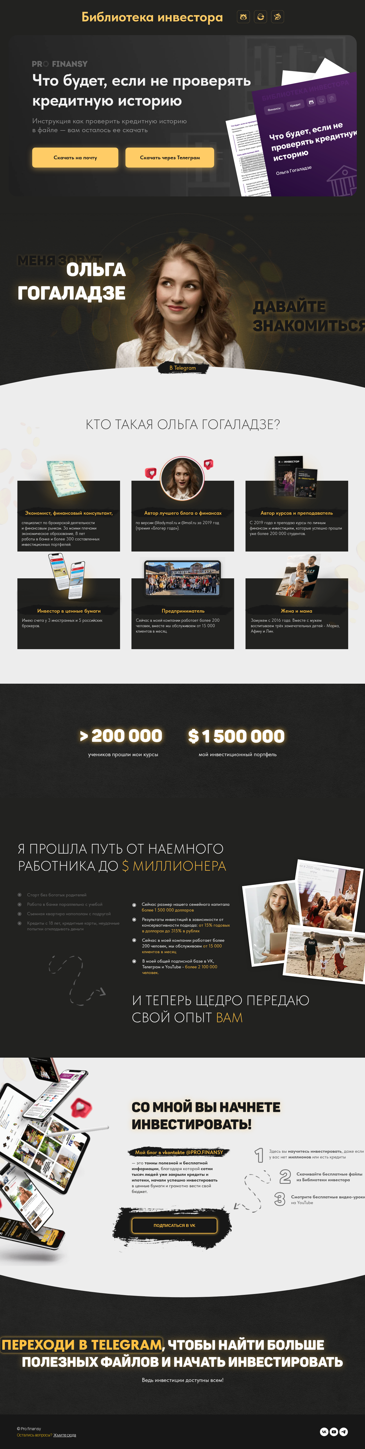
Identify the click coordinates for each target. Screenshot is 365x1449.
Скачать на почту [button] (75, 157)
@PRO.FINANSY (204, 1152)
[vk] (324, 1432)
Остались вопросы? (35, 1435)
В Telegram (182, 367)
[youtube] (334, 1432)
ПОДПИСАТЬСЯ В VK (174, 1225)
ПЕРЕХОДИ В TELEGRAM (81, 1344)
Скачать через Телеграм (170, 157)
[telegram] (343, 1432)
